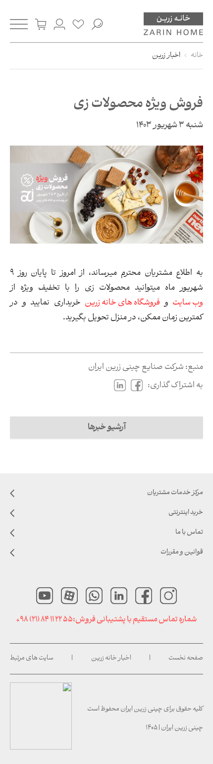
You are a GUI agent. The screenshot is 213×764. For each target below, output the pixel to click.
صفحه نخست (185, 658)
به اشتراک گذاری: (175, 385)
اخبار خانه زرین (111, 658)
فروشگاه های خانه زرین (122, 303)
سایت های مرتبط (31, 658)
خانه (197, 56)
